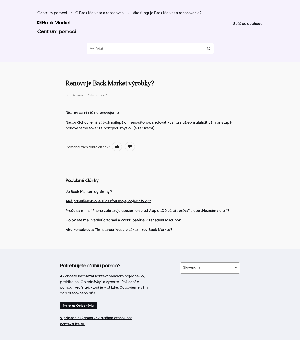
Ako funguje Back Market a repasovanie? (167, 13)
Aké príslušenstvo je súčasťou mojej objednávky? (108, 201)
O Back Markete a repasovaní (99, 13)
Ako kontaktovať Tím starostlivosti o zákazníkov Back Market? (119, 229)
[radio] (117, 146)
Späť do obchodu (247, 23)
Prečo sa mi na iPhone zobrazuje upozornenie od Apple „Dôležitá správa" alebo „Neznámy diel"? (147, 210)
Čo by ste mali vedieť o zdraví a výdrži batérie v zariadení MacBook (123, 220)
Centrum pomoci (52, 13)
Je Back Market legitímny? (89, 191)
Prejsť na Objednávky (79, 305)
